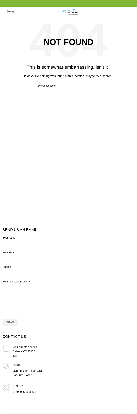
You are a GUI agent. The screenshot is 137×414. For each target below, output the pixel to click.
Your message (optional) (17, 281)
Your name (9, 237)
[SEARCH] (97, 85)
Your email (9, 252)
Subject (7, 266)
